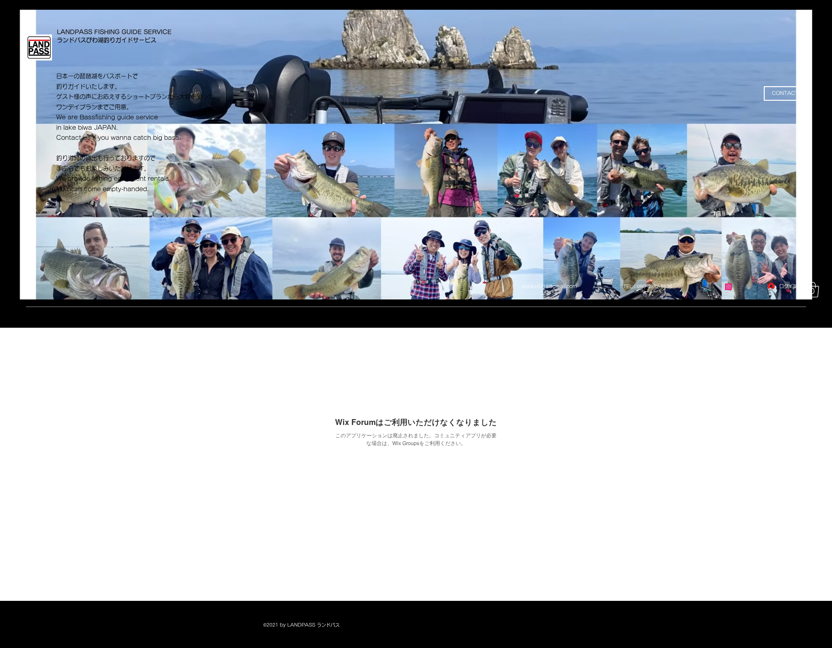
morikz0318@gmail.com (549, 286)
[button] (812, 290)
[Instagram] (728, 287)
